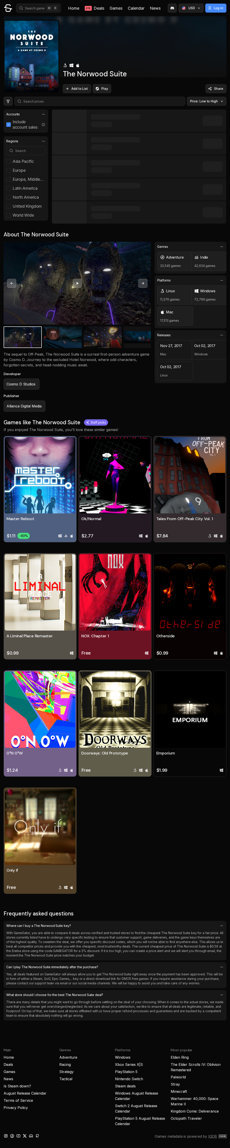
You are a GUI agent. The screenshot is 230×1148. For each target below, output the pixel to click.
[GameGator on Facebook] (12, 1136)
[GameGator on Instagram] (6, 1136)
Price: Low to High (204, 101)
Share (218, 88)
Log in (218, 8)
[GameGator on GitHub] (37, 1136)
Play (104, 88)
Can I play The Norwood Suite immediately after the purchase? (52, 967)
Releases (164, 335)
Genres (162, 247)
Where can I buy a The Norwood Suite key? (38, 926)
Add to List (79, 88)
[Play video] (77, 283)
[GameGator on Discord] (172, 8)
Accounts (13, 114)
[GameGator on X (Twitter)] (24, 1136)
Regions (12, 141)
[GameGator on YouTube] (18, 1136)
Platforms (164, 280)
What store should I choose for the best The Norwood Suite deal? (54, 995)
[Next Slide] (142, 283)
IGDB (212, 1136)
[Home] (8, 8)
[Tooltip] (43, 125)
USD (191, 8)
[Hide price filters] (8, 101)
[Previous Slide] (11, 283)
